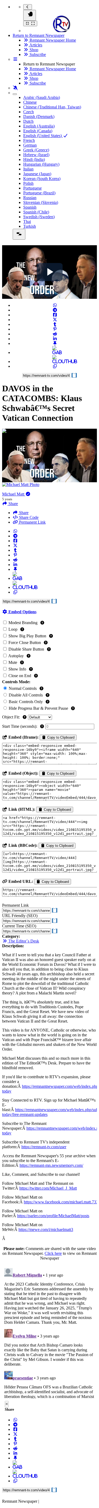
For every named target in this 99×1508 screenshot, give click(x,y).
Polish (28, 183)
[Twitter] (55, 319)
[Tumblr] (55, 324)
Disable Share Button (26, 649)
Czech (28, 111)
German (30, 145)
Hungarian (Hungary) (41, 164)
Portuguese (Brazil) (39, 193)
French (29, 140)
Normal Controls (23, 688)
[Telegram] (55, 310)
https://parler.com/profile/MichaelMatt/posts (53, 1215)
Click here (53, 1253)
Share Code (28, 517)
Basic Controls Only (26, 701)
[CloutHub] (55, 361)
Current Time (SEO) (19, 926)
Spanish (29, 207)
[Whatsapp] (55, 305)
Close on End (19, 675)
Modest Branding (23, 622)
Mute (12, 662)
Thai (27, 221)
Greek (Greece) (36, 150)
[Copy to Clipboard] (55, 366)
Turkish (29, 226)
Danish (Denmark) (38, 116)
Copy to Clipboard (60, 737)
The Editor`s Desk (23, 941)
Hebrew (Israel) (36, 154)
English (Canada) (37, 131)
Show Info (17, 669)
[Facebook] (55, 315)
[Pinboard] (55, 343)
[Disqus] (49, 1332)
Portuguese (32, 188)
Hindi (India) (34, 159)
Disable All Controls (26, 695)
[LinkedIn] (55, 338)
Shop (33, 49)
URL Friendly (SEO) (19, 915)
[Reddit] (55, 334)
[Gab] (55, 352)
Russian (29, 197)
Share (23, 512)
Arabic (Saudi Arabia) (41, 97)
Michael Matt (13, 494)
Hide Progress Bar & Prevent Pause (38, 708)
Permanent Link (32, 522)
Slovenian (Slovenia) (40, 202)
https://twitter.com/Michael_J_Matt (48, 1188)
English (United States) (43, 135)
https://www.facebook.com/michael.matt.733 (61, 1202)
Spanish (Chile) (36, 212)
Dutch (28, 121)
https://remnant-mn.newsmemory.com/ (51, 1165)
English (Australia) (39, 126)
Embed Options (21, 612)
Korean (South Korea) (41, 178)
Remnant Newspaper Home (52, 40)
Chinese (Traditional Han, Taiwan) (52, 107)
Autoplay (16, 656)
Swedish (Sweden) (39, 216)
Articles (35, 45)
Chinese (30, 102)
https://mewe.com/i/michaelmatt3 (45, 1229)
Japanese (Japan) (37, 174)
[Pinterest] (55, 329)
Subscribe (37, 54)
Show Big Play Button (27, 636)
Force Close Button (24, 642)
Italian (28, 169)
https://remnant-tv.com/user (43, 1147)
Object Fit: (11, 717)
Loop (12, 629)
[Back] (27, 7)
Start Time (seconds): (20, 726)
